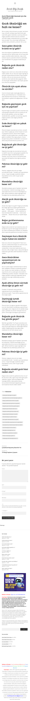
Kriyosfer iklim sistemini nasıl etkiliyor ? (10, 561)
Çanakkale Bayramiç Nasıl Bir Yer (11, 447)
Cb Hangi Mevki (5, 641)
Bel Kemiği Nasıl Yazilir (6, 646)
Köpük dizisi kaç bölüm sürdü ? (8, 558)
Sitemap (2, 525)
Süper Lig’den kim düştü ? (7, 568)
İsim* (3, 484)
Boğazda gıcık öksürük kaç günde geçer (11, 406)
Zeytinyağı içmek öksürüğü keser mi (10, 438)
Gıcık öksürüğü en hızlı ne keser (9, 427)
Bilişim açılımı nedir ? (6, 554)
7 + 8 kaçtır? (4, 510)
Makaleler (8, 391)
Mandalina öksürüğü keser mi (9, 430)
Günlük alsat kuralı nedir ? (7, 540)
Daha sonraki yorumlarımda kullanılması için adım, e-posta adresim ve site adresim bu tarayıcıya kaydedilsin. (14, 506)
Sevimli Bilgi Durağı (15, 9)
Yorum (3, 468)
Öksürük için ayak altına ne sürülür (10, 433)
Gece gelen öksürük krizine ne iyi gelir (10, 419)
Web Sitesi (4, 497)
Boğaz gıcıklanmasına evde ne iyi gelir (10, 400)
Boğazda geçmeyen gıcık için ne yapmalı (11, 403)
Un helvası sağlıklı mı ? (6, 551)
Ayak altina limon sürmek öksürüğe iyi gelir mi (12, 398)
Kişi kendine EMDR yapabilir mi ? (8, 547)
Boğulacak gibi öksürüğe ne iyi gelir (10, 414)
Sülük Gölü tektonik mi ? (7, 537)
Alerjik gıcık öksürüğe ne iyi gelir (9, 395)
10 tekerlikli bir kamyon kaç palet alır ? (9, 565)
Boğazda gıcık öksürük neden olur (10, 408)
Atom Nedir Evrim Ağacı (7, 637)
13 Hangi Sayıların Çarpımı (9, 452)
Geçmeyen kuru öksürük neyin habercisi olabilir (12, 425)
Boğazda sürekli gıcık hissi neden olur (10, 411)
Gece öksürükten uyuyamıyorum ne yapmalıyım (12, 422)
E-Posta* (3, 491)
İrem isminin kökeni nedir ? (7, 544)
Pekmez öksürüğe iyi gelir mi (8, 435)
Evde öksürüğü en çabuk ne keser (9, 416)
